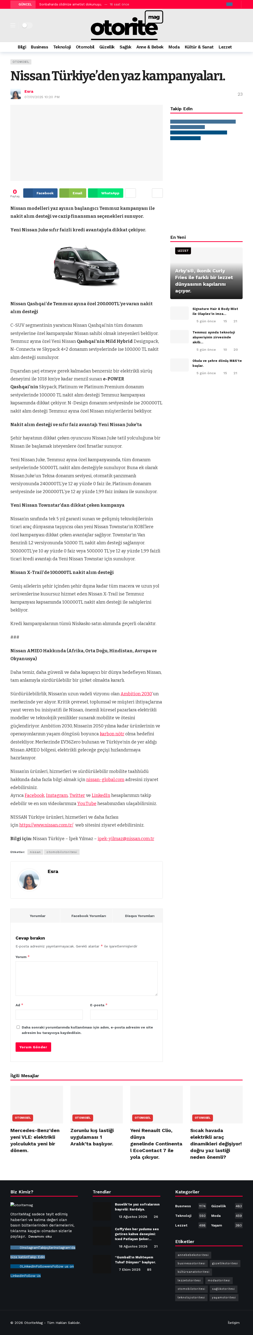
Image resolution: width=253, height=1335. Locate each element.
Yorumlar (37, 916)
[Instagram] (229, 4)
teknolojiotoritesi (191, 1297)
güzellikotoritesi (225, 1263)
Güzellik (226, 1206)
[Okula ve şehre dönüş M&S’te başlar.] (179, 365)
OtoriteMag (33, 1323)
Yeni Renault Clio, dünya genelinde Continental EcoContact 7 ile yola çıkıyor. (156, 1143)
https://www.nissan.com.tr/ (46, 825)
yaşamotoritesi (224, 1297)
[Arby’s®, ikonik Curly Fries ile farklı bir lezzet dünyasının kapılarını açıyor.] (206, 273)
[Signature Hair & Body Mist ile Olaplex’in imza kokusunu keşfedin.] (179, 313)
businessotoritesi (191, 1263)
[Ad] (206, 187)
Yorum (23, 956)
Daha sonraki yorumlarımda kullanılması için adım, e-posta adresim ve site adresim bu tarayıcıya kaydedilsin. (87, 1030)
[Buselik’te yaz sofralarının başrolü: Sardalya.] (102, 1211)
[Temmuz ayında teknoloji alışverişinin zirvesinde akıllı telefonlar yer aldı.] (179, 336)
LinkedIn (101, 795)
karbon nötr (112, 734)
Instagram (57, 795)
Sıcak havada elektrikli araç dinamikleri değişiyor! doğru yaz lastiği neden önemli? (216, 1143)
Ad (19, 1005)
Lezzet (183, 250)
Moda (226, 1216)
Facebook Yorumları (88, 916)
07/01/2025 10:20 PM (42, 97)
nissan (35, 852)
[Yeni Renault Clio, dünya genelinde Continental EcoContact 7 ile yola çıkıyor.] (156, 1104)
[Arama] (240, 47)
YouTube (86, 803)
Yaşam (226, 1225)
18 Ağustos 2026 (133, 1246)
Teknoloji (190, 1216)
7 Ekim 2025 (130, 1269)
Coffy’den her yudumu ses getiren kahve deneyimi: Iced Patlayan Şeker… (137, 1234)
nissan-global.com (105, 779)
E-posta (99, 1005)
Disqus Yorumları (139, 916)
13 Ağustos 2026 (133, 1217)
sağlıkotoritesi (223, 1289)
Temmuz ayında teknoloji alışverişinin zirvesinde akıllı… (213, 337)
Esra (28, 91)
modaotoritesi (219, 1280)
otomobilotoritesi (61, 852)
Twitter (77, 795)
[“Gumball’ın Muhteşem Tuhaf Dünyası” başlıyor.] (102, 1264)
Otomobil (21, 62)
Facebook (34, 795)
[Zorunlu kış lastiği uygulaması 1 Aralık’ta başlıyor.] (96, 1104)
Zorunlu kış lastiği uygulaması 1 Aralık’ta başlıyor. (92, 1137)
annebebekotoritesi (193, 1255)
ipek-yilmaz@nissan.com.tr (126, 838)
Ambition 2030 (136, 694)
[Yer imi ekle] (157, 193)
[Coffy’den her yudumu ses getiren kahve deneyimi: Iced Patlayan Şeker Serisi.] (102, 1236)
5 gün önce (206, 321)
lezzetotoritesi (189, 1280)
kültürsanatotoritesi (194, 1271)
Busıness (190, 1206)
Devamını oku (40, 1236)
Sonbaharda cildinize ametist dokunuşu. (70, 4)
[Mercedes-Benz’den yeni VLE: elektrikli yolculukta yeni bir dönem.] (36, 1104)
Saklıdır (74, 1323)
